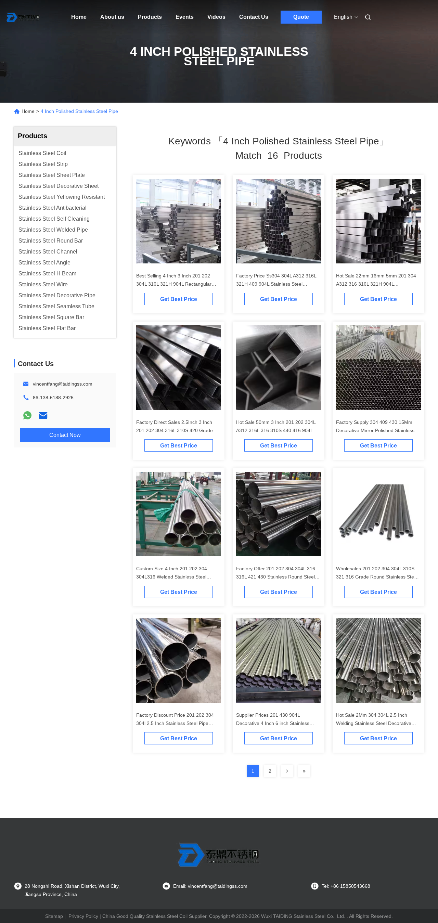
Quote (301, 17)
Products (150, 17)
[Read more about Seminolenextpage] (287, 771)
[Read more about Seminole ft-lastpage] (304, 771)
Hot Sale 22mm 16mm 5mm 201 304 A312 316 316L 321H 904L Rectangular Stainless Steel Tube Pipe (377, 284)
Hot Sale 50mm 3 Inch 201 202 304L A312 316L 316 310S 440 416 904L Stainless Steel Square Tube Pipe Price (278, 430)
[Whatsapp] (27, 415)
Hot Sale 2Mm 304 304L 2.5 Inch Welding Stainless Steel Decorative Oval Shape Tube (373, 723)
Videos (216, 17)
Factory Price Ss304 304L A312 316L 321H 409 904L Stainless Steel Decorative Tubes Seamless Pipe (276, 284)
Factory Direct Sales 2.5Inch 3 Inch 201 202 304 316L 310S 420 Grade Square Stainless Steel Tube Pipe (174, 430)
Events (185, 17)
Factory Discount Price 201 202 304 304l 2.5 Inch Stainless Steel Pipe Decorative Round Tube (175, 723)
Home (79, 17)
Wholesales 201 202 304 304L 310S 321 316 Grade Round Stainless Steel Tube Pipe (377, 577)
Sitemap (54, 916)
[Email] (43, 415)
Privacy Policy (83, 916)
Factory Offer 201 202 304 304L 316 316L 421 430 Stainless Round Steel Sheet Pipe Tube (275, 577)
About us (112, 17)
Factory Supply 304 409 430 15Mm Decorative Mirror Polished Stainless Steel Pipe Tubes (375, 430)
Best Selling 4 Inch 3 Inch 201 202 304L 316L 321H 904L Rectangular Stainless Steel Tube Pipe (173, 284)
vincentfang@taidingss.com (62, 384)
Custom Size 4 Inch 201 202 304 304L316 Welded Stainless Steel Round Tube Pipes (171, 577)
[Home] (23, 17)
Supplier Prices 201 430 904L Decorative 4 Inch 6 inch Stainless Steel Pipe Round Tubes (272, 723)
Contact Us (253, 17)
